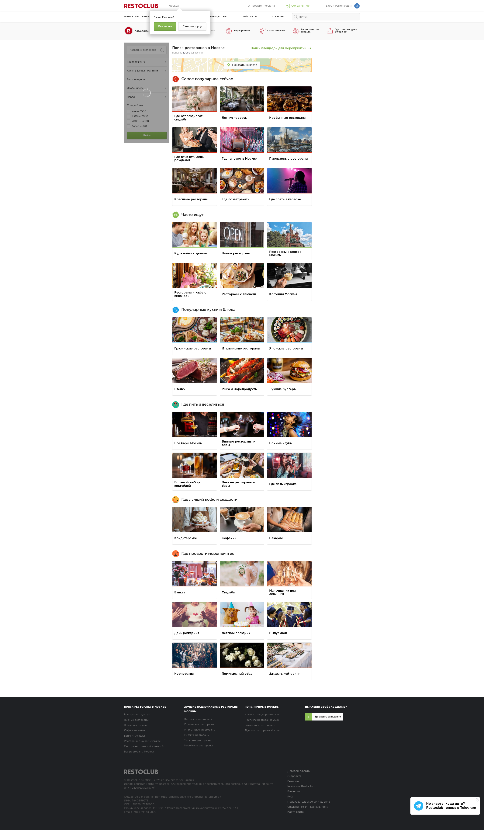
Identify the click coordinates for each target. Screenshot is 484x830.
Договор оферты (298, 771)
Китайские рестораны (198, 719)
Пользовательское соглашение (308, 802)
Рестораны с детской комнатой (144, 746)
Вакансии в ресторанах (260, 725)
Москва (174, 6)
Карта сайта (295, 812)
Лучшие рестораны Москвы (262, 731)
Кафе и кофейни (134, 731)
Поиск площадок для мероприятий (279, 48)
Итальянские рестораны (199, 730)
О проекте (255, 6)
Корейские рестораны (198, 746)
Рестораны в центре (137, 715)
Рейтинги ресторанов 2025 (262, 720)
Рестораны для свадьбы (310, 31)
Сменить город (192, 26)
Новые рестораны (135, 725)
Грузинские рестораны (199, 725)
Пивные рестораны (136, 720)
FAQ (290, 797)
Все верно (164, 26)
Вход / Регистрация (339, 6)
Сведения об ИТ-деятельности (308, 807)
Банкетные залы (134, 736)
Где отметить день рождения (346, 31)
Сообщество (217, 17)
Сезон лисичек (276, 31)
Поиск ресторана (138, 17)
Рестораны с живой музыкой (142, 741)
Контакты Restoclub (300, 786)
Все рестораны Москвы (139, 752)
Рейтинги (250, 17)
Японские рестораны (197, 740)
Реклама (269, 6)
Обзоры (278, 17)
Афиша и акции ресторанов (262, 715)
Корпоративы (242, 31)
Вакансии (293, 791)
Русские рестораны (196, 735)
